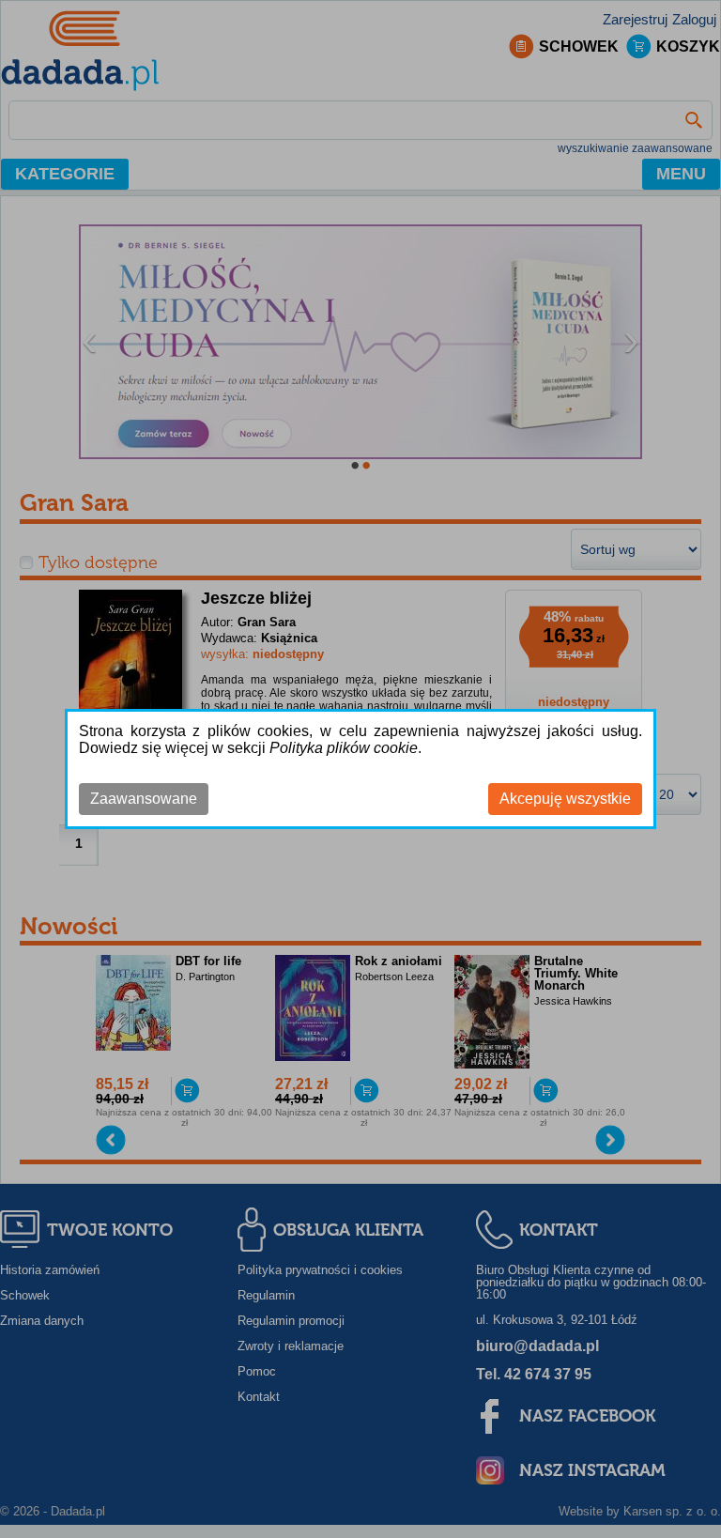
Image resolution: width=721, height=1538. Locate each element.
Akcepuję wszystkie (565, 799)
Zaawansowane (143, 799)
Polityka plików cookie (343, 748)
